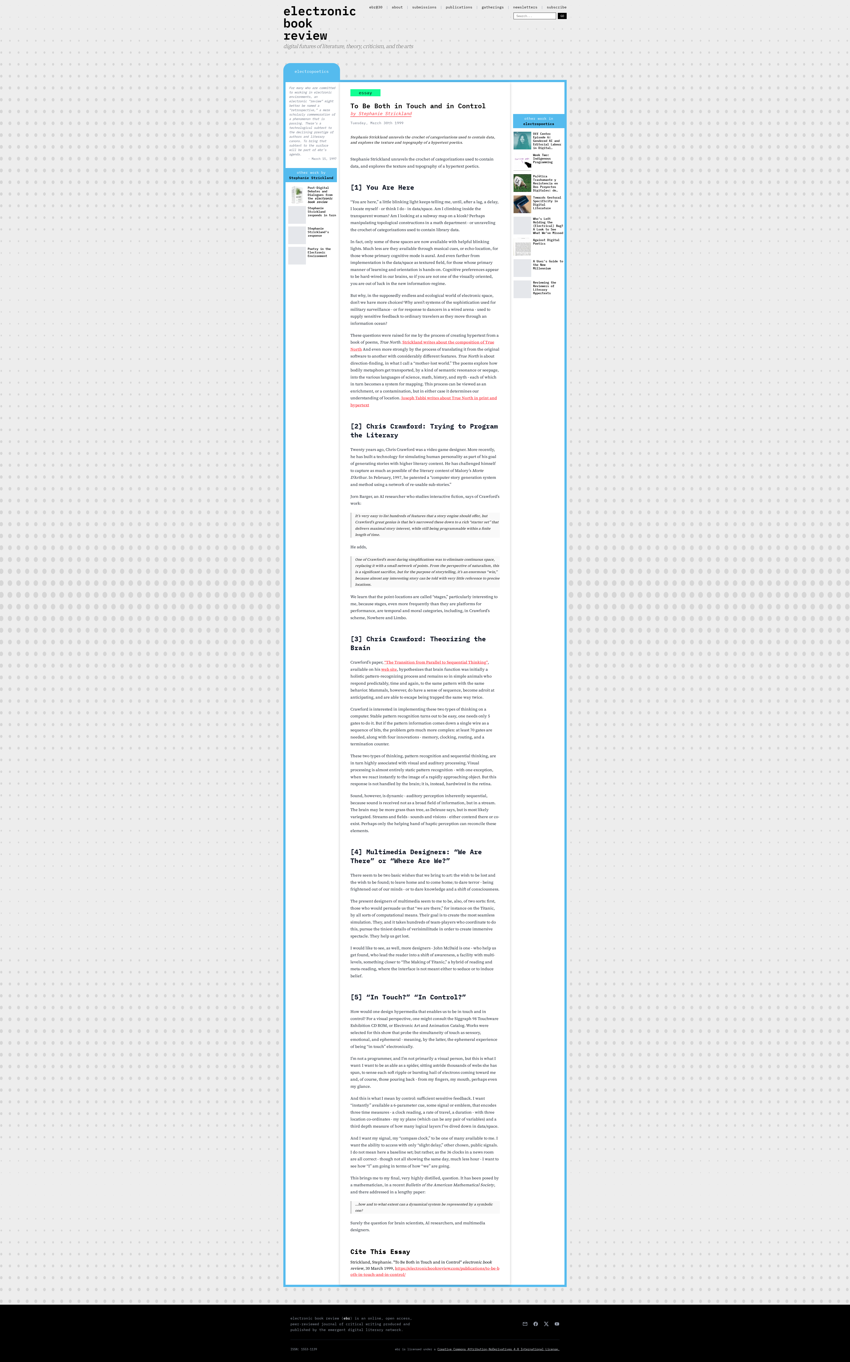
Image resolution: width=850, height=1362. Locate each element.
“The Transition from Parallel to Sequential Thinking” (436, 662)
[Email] (525, 1324)
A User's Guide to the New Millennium (548, 264)
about (397, 7)
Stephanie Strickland (311, 177)
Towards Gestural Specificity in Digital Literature (547, 202)
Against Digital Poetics (546, 242)
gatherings (493, 7)
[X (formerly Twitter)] (546, 1324)
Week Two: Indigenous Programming (542, 158)
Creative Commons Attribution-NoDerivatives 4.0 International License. (498, 1349)
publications (459, 7)
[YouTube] (557, 1324)
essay (365, 93)
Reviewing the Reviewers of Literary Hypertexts (544, 287)
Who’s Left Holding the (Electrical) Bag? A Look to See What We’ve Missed (548, 225)
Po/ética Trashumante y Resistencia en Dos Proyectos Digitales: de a (548, 183)
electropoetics (538, 123)
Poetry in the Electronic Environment (319, 252)
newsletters (525, 7)
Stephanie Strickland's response (318, 232)
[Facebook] (535, 1324)
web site (389, 669)
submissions (424, 7)
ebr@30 (375, 7)
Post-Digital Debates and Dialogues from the (320, 194)
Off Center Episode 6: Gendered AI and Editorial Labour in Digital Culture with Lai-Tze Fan (548, 140)
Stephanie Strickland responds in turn (322, 211)
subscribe (557, 7)
